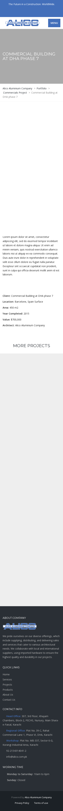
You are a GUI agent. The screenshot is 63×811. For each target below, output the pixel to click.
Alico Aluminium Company (38, 797)
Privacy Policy (22, 803)
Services (7, 679)
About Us (8, 694)
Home (6, 674)
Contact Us (9, 699)
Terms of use (41, 803)
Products (8, 689)
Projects (7, 684)
